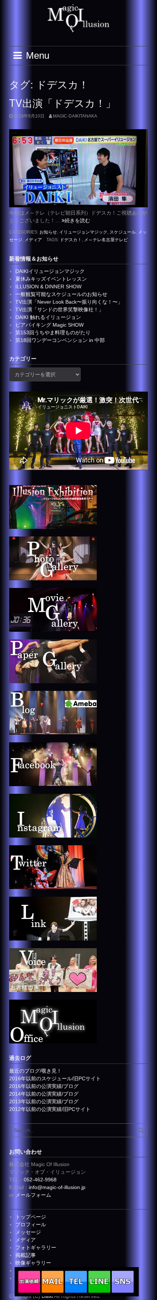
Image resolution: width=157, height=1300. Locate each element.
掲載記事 (25, 1255)
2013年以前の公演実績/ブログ (43, 1101)
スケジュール (123, 232)
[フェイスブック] (53, 764)
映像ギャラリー (33, 1263)
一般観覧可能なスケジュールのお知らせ (61, 294)
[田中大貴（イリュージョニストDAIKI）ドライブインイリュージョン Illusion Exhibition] (53, 506)
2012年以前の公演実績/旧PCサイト (50, 1109)
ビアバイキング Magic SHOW (49, 325)
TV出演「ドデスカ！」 (62, 102)
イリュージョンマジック (83, 232)
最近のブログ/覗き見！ (35, 1071)
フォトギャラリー (35, 1247)
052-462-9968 (40, 1179)
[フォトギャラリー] (53, 558)
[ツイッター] (53, 867)
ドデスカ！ (71, 239)
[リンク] (53, 918)
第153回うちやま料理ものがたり (53, 332)
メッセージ (28, 1232)
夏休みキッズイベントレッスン (51, 279)
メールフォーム (33, 1195)
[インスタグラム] (53, 815)
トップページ (30, 1217)
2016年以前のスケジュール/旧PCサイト (55, 1078)
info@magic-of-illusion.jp (57, 1187)
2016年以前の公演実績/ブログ (43, 1086)
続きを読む (77, 220)
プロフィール (30, 1224)
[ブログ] (53, 712)
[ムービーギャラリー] (53, 609)
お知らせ (48, 232)
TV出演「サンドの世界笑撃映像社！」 (59, 309)
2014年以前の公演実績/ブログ (43, 1094)
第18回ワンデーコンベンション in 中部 (60, 340)
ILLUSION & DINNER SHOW (48, 286)
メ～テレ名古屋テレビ (106, 239)
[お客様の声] (53, 970)
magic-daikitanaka (75, 116)
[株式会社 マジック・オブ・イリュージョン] (53, 1021)
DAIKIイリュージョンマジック (50, 271)
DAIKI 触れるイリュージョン (48, 317)
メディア (33, 239)
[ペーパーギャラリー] (53, 661)
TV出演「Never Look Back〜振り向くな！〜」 (69, 302)
